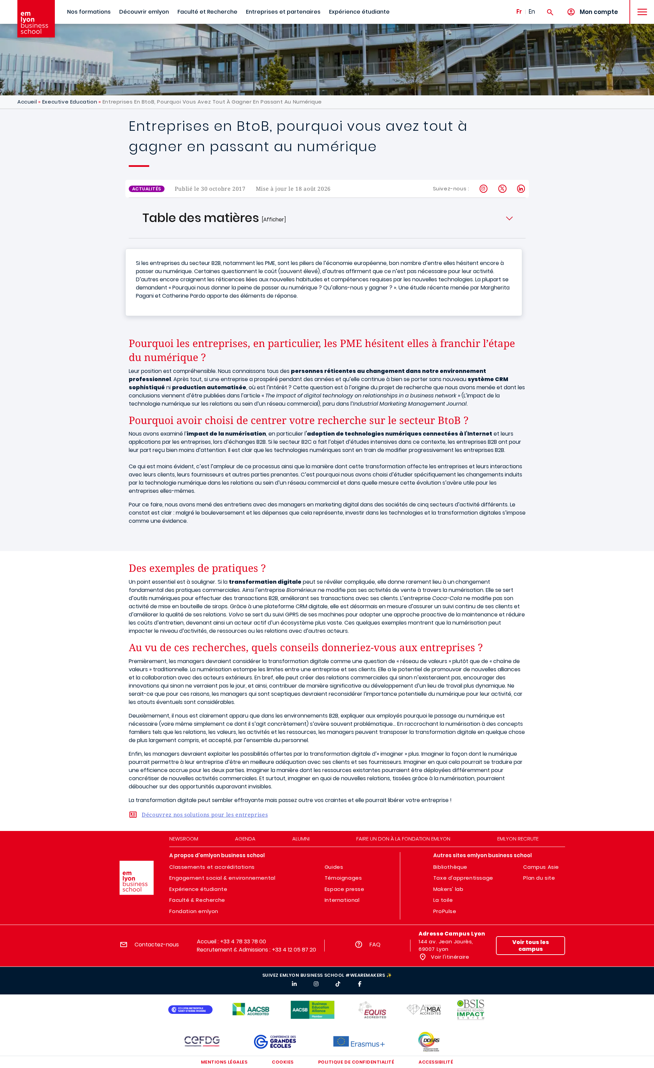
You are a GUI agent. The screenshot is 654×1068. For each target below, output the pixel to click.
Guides (334, 866)
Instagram (484, 189)
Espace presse (344, 889)
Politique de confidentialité (356, 1062)
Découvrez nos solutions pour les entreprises (205, 814)
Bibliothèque (450, 866)
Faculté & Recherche (197, 900)
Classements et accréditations (211, 866)
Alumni (301, 838)
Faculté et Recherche (207, 12)
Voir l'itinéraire (449, 956)
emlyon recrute (518, 838)
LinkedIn (521, 189)
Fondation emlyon (193, 911)
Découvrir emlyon (144, 12)
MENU (640, 7)
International (342, 900)
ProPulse (444, 911)
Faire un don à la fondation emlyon (403, 838)
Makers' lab (448, 889)
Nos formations (89, 12)
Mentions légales (224, 1062)
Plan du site (539, 877)
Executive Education (69, 101)
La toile (443, 900)
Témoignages (343, 877)
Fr (519, 11)
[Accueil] (36, 18)
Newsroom (183, 838)
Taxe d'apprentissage (463, 877)
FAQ (375, 944)
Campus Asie (541, 866)
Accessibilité (436, 1062)
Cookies (283, 1062)
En (532, 11)
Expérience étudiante (359, 12)
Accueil (27, 101)
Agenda (245, 838)
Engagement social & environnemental (222, 877)
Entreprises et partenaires (283, 12)
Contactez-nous (157, 944)
